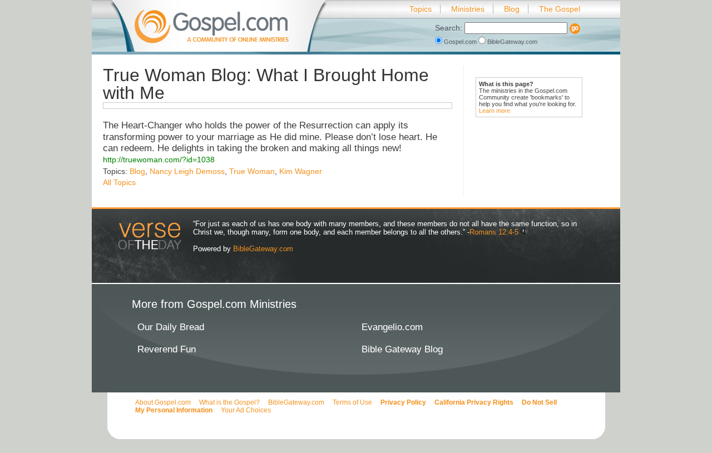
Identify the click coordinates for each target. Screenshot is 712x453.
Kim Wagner (300, 171)
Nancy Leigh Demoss (187, 171)
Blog (512, 8)
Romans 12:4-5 (493, 232)
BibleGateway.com (511, 41)
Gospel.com (460, 41)
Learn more (494, 110)
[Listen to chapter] (524, 232)
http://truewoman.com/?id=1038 (159, 159)
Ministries (467, 8)
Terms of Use (352, 402)
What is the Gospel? (229, 402)
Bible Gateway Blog (402, 349)
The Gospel (559, 8)
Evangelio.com (392, 327)
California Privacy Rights (473, 402)
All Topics (119, 182)
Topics (420, 8)
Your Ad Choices (246, 410)
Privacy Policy (403, 402)
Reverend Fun (166, 349)
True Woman (252, 171)
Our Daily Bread (170, 327)
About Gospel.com (163, 402)
